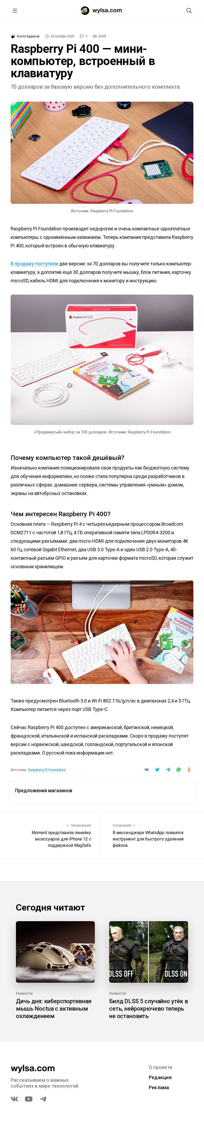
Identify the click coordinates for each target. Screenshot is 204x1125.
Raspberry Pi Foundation (47, 770)
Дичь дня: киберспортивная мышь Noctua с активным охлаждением (53, 1008)
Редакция (160, 1077)
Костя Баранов (28, 36)
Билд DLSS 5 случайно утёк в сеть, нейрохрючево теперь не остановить (148, 1008)
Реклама (159, 1087)
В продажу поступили (34, 263)
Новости (24, 993)
